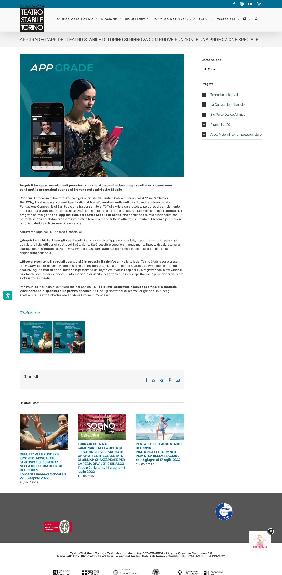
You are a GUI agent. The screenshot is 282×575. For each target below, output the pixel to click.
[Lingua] (246, 18)
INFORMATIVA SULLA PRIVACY (203, 556)
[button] (256, 18)
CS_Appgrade (30, 312)
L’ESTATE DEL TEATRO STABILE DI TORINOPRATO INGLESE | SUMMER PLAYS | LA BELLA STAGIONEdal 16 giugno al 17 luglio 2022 (30, 452)
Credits (173, 556)
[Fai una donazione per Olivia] (260, 535)
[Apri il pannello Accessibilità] (7, 295)
